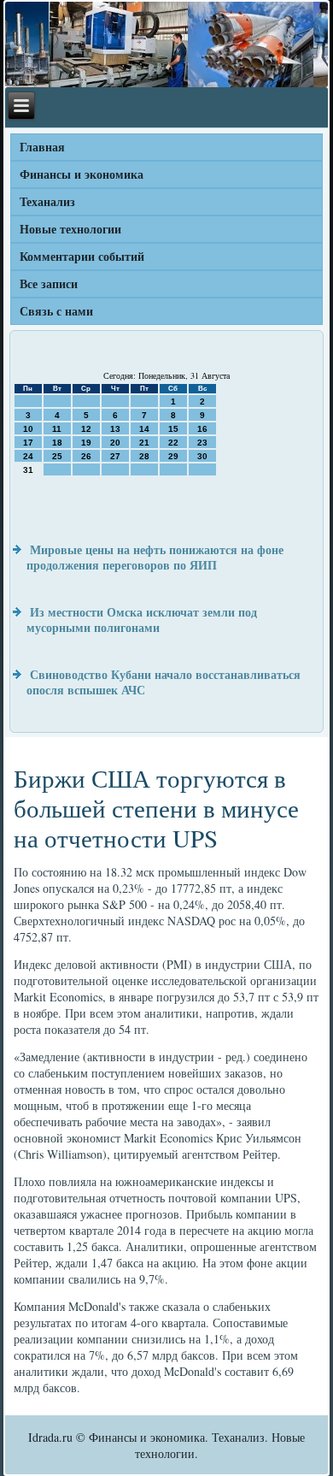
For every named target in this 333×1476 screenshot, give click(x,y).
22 (173, 442)
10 (28, 429)
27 (115, 456)
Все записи (49, 283)
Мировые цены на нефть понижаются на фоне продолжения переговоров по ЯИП (154, 557)
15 (173, 429)
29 (173, 456)
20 (115, 442)
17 (28, 442)
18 (57, 442)
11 (56, 429)
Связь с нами (56, 311)
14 (144, 429)
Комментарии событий (82, 256)
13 (115, 429)
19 (86, 442)
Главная (42, 147)
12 (86, 429)
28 (144, 456)
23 (202, 442)
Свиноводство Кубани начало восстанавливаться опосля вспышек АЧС (163, 682)
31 (28, 470)
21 (144, 442)
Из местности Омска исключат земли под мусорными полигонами (141, 619)
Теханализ (47, 201)
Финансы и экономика (81, 174)
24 (28, 456)
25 (57, 456)
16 (202, 429)
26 (86, 456)
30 (202, 456)
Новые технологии (70, 229)
